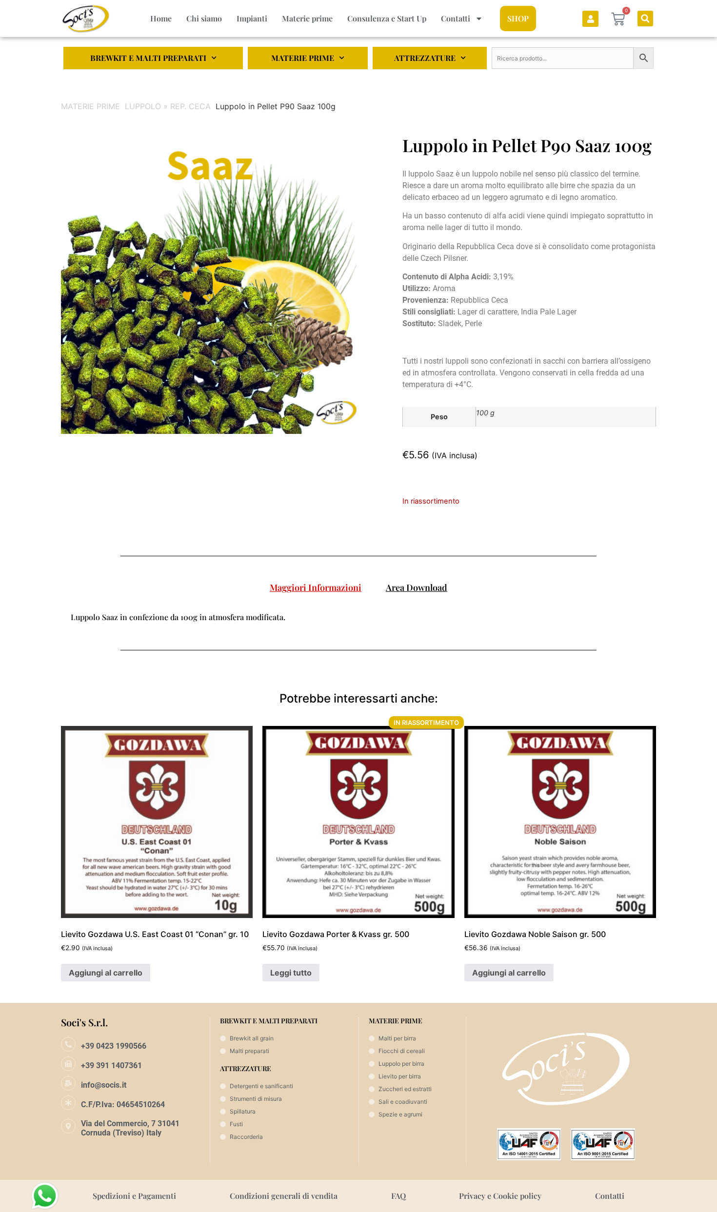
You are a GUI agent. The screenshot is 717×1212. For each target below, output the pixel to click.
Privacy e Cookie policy (500, 1196)
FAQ (398, 1196)
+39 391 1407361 (111, 1065)
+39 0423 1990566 (113, 1046)
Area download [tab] (416, 587)
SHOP (518, 18)
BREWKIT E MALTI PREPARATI (148, 58)
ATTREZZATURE (425, 58)
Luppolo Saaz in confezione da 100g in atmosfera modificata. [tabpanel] (178, 617)
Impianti (252, 18)
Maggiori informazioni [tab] (315, 587)
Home (161, 18)
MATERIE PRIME (302, 58)
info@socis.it (103, 1085)
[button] (645, 18)
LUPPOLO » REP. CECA (168, 106)
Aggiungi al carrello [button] (105, 972)
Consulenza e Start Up (386, 18)
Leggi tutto (291, 972)
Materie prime (307, 18)
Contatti (455, 18)
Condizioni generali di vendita (284, 1196)
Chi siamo (204, 18)
